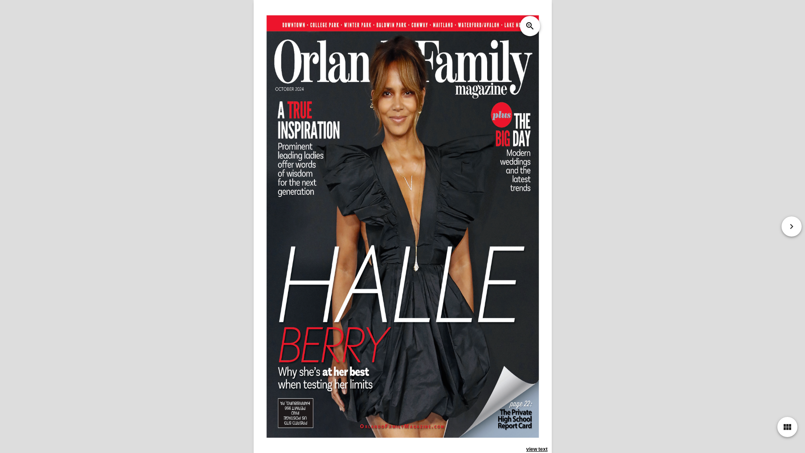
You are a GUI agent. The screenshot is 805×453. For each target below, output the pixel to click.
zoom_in (530, 26)
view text (537, 449)
